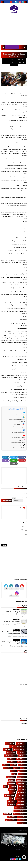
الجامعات (5, 765)
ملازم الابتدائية (21, 801)
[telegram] (16, 2)
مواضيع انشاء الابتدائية (19, 808)
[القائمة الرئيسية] (3, 47)
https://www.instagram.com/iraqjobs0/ (18, 442)
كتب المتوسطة (21, 792)
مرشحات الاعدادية (9, 795)
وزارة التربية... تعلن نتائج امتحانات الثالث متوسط (11, 622)
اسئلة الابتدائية (7, 749)
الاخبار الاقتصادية (20, 759)
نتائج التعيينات (21, 820)
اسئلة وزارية (21, 756)
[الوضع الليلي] (24, 857)
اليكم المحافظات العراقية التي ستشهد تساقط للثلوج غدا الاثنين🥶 (11, 632)
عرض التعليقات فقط (17, 500)
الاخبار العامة (21, 765)
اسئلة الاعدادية (21, 753)
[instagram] (20, 2)
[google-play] (23, 2)
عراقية (24, 849)
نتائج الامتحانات (12, 817)
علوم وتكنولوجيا (21, 783)
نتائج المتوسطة (21, 823)
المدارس (12, 771)
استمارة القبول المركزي (10, 756)
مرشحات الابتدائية (20, 795)
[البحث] (2, 2)
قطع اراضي (12, 786)
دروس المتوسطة (20, 780)
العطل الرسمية (7, 768)
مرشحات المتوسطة (20, 798)
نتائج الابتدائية (7, 814)
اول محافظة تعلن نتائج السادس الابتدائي (13, 612)
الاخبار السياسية (11, 762)
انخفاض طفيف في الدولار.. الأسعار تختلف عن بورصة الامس (15, 846)
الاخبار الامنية (10, 759)
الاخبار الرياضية (21, 762)
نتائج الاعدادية (21, 817)
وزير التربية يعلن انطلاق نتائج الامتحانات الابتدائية (11, 642)
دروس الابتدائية (21, 777)
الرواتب (22, 768)
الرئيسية (21, 47)
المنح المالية (21, 774)
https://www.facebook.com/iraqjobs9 (18, 432)
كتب (5, 786)
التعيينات (13, 765)
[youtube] (11, 2)
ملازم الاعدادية (11, 801)
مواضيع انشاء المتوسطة (19, 814)
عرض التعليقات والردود (7, 500)
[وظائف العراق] (14, 9)
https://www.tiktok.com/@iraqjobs (18, 447)
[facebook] (18, 2)
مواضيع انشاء (10, 805)
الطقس (15, 768)
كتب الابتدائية (21, 789)
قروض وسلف (21, 786)
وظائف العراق (8, 856)
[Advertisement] (14, 29)
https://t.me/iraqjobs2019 (20, 414)
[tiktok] (13, 2)
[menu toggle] (25, 2)
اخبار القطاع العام (9, 743)
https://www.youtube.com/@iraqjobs (18, 437)
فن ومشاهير (11, 783)
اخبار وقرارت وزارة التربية (19, 749)
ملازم (11, 798)
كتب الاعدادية (12, 789)
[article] (14, 472)
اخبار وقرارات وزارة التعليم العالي (17, 746)
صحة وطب (11, 780)
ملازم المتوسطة (20, 805)
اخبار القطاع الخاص (12, 62)
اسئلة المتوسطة (10, 753)
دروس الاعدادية (11, 777)
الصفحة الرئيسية (21, 62)
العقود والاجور (21, 771)
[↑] (14, 855)
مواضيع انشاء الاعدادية (19, 811)
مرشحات (12, 792)
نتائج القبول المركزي (10, 820)
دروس (14, 774)
